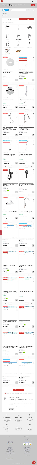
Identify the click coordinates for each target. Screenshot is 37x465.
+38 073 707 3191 (33, 9)
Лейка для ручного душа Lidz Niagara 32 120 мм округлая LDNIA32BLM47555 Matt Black (26, 184)
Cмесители (10, 447)
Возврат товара (27, 454)
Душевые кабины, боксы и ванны (10, 453)
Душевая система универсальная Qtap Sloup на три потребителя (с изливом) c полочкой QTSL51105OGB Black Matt (10, 375)
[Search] (12, 10)
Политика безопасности (27, 447)
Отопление (10, 448)
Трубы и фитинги (9, 450)
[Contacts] (32, 1)
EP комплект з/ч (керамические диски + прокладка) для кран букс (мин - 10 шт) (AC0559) (10, 292)
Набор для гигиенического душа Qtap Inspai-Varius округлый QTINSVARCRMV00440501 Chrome (10, 128)
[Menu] (2, 1)
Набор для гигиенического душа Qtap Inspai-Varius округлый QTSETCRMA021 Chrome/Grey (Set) (26, 101)
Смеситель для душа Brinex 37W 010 (9, 211)
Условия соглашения (27, 450)
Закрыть (33, 5)
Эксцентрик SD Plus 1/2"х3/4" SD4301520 (26, 291)
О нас (27, 449)
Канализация (10, 452)
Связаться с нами (27, 453)
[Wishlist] (17, 59)
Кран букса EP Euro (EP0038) (24, 320)
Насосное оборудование (10, 451)
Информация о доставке (27, 448)
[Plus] (15, 83)
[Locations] (30, 1)
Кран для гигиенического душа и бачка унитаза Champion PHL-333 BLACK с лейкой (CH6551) (10, 184)
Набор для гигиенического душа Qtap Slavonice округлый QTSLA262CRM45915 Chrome (26, 239)
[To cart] (16, 80)
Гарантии (27, 451)
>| (31, 393)
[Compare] (17, 61)
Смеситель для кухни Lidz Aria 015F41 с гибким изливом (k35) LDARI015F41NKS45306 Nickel (26, 128)
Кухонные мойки (9, 455)
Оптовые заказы (27, 452)
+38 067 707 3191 (10, 441)
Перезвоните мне (9, 443)
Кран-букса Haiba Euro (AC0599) (9, 265)
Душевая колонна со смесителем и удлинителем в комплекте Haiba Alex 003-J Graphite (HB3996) (26, 72)
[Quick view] (17, 57)
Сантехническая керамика (10, 454)
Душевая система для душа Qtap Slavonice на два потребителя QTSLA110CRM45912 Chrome (25, 155)
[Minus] (5, 83)
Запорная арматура (10, 449)
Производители (27, 455)
